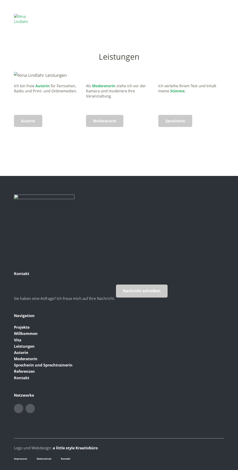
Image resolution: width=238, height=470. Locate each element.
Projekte (22, 327)
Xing (30, 408)
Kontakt (21, 377)
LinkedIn (18, 408)
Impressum (20, 458)
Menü (220, 16)
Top (219, 458)
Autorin (42, 85)
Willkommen (26, 333)
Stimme (177, 91)
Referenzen (24, 371)
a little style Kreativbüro (75, 448)
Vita (17, 340)
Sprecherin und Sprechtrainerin (43, 365)
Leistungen (24, 346)
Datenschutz (44, 458)
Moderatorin (104, 85)
